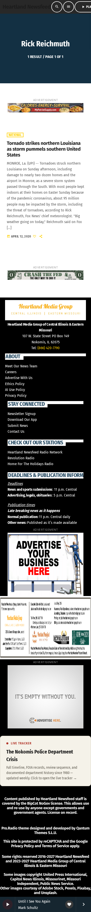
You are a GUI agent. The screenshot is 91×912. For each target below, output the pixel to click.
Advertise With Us (18, 377)
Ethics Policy (15, 384)
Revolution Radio (21, 458)
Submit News (18, 425)
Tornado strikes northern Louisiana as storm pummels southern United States (44, 149)
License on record (62, 812)
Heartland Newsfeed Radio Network (35, 452)
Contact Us (16, 431)
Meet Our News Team (21, 366)
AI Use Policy (15, 389)
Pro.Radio (9, 828)
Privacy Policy (16, 395)
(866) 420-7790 (48, 348)
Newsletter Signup (22, 413)
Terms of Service (55, 846)
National (15, 135)
